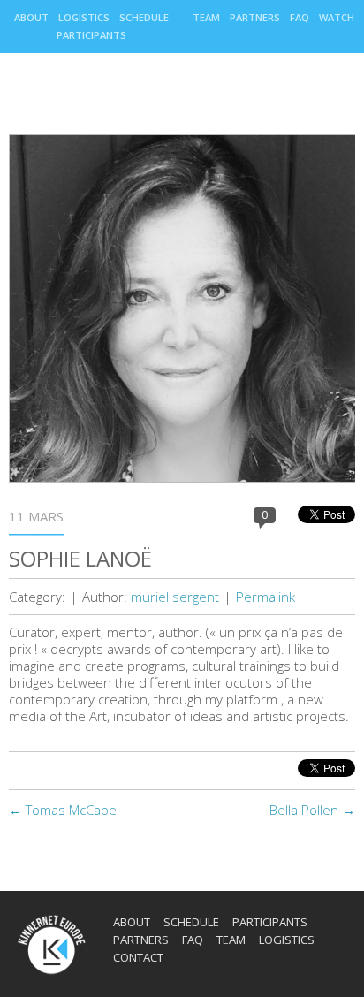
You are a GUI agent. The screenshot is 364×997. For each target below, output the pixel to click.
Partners (255, 17)
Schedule (144, 17)
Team (206, 17)
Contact (138, 957)
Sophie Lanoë (80, 558)
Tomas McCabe (63, 809)
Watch (336, 17)
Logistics (84, 17)
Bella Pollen (312, 809)
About (31, 17)
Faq (299, 17)
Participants (91, 35)
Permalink (265, 596)
